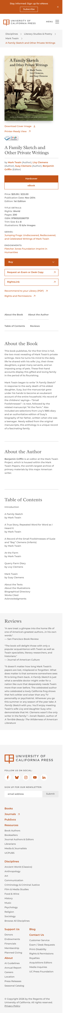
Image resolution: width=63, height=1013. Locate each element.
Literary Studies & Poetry (38, 33)
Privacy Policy (12, 1005)
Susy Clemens (23, 165)
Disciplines (11, 33)
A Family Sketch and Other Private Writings (30, 42)
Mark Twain (12, 38)
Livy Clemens (40, 162)
